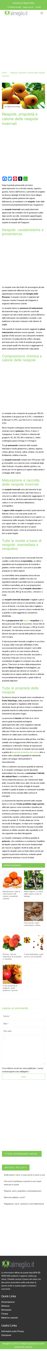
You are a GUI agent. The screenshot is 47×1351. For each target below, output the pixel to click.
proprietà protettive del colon (25, 752)
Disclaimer (6, 1335)
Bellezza (5, 1305)
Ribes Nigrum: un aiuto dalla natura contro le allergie (33, 893)
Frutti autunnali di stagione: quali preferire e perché (10, 988)
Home (4, 72)
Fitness (4, 1313)
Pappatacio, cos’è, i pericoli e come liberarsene (24, 1203)
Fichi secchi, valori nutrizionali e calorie (32, 924)
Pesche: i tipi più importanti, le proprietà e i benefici (12, 956)
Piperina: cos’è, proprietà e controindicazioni (22, 1190)
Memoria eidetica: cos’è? (14, 1197)
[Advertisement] (23, 41)
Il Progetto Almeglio (14, 7)
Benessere (6, 1309)
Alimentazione (8, 1301)
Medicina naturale (9, 1317)
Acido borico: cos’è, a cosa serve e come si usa (24, 1174)
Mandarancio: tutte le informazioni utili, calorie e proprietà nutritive (11, 895)
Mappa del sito (28, 7)
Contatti (38, 7)
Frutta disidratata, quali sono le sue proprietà (33, 955)
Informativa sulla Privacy (12, 1331)
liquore (26, 620)
